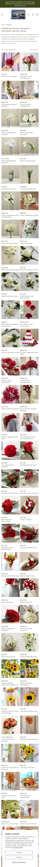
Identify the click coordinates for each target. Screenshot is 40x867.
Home (3, 24)
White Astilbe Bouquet (9, 243)
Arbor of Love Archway (9, 824)
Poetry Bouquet (26, 602)
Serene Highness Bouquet (26, 629)
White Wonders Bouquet (10, 270)
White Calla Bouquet (27, 161)
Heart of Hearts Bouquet (10, 409)
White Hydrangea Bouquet (26, 133)
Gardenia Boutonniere (9, 296)
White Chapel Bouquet (28, 657)
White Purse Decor (8, 657)
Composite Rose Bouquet (7, 466)
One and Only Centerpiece (25, 796)
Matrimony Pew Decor (28, 824)
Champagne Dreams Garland (9, 105)
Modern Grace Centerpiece (6, 381)
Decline (19, 857)
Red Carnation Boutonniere (6, 520)
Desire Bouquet (7, 602)
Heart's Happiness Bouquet (8, 629)
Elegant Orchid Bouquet (10, 576)
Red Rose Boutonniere (28, 465)
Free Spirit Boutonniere (29, 711)
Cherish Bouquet (26, 243)
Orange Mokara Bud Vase (8, 796)
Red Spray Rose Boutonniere (7, 548)
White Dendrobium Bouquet (8, 133)
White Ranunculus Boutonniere (27, 297)
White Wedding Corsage (29, 215)
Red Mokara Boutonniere (29, 493)
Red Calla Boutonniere (28, 548)
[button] (29, 14)
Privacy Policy (18, 847)
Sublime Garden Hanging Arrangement (9, 684)
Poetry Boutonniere (27, 576)
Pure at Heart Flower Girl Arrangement (28, 438)
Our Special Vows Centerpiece (26, 325)
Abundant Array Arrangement (26, 77)
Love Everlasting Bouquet (7, 740)
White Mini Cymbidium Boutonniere (10, 325)
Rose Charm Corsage (9, 76)
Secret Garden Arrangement (25, 105)
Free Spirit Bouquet (27, 767)
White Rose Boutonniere (29, 270)
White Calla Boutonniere (10, 352)
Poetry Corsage (26, 519)
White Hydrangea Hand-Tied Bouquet (10, 216)
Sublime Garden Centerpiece (26, 684)
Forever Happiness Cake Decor (29, 353)
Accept (19, 852)
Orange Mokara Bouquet (29, 739)
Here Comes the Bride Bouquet (28, 409)
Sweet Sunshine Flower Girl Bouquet (10, 712)
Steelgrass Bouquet (8, 189)
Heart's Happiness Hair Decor (9, 438)
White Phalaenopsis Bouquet (8, 161)
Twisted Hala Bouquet (28, 189)
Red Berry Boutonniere (9, 493)
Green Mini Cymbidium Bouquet (9, 768)
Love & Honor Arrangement (25, 381)
